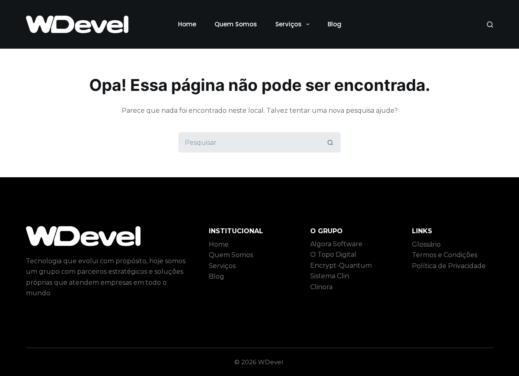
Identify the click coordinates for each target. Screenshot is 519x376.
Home (187, 24)
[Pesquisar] (490, 24)
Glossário (426, 244)
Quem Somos (235, 24)
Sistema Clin (329, 276)
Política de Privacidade (449, 266)
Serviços (288, 24)
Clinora (321, 287)
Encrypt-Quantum (341, 265)
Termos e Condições (444, 255)
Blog (334, 24)
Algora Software (336, 244)
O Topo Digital (333, 254)
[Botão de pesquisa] (330, 142)
